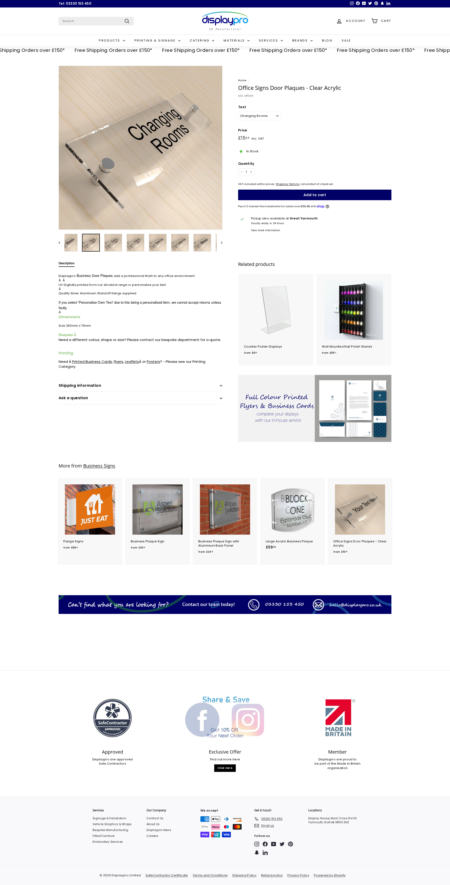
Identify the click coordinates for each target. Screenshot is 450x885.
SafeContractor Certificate (167, 875)
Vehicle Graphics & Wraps (112, 824)
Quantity (246, 163)
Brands (300, 40)
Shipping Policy (244, 875)
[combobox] (96, 21)
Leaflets (132, 361)
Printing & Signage (156, 40)
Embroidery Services (108, 842)
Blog (327, 40)
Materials (235, 40)
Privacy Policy (298, 875)
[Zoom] (140, 148)
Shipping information (80, 385)
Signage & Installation (109, 818)
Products (110, 40)
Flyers (118, 361)
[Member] (337, 718)
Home (242, 80)
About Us (153, 824)
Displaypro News (158, 830)
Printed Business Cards (92, 361)
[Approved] (112, 718)
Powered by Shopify (330, 875)
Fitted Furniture (103, 836)
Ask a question (73, 398)
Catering (200, 40)
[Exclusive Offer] (225, 718)
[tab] (67, 264)
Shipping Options (288, 184)
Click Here (225, 768)
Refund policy (272, 875)
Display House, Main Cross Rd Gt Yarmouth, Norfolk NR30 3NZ (332, 820)
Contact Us (154, 818)
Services (269, 40)
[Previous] (61, 242)
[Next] (219, 242)
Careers (152, 836)
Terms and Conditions (210, 875)
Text (242, 107)
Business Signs (99, 466)
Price (242, 130)
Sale (346, 40)
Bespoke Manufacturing (110, 830)
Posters (153, 361)
